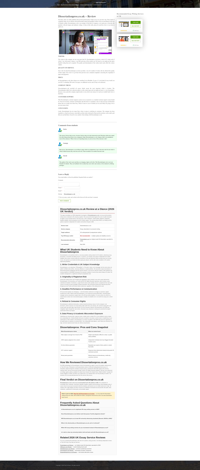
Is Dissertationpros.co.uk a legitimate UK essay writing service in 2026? (80, 409)
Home (58, 4)
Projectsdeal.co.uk (84, 239)
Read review (135, 26)
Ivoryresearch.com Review (66, 450)
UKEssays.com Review (66, 447)
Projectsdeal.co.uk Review (66, 445)
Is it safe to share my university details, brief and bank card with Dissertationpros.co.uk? (85, 432)
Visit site (135, 22)
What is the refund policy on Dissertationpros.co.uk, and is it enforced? (80, 423)
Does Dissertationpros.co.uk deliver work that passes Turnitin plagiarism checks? (83, 413)
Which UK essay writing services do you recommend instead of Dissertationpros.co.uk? (84, 427)
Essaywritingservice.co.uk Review (68, 452)
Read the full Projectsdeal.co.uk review (84, 393)
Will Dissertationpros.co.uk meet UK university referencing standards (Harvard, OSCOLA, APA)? (86, 418)
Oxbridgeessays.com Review (67, 448)
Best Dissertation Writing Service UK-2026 (70, 4)
